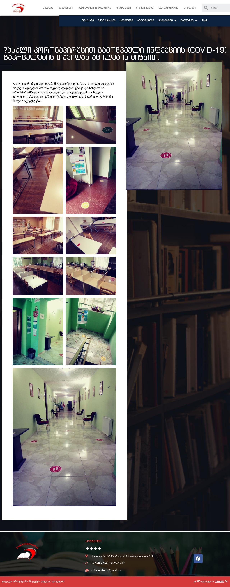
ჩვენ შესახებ (107, 20)
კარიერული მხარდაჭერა (94, 7)
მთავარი (88, 20)
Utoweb (219, 581)
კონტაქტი (190, 7)
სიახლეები (123, 7)
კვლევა (48, 7)
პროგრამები (145, 20)
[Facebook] (198, 558)
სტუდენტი (126, 20)
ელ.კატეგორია (168, 7)
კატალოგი (165, 20)
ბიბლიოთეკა (144, 7)
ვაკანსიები (66, 7)
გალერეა (187, 20)
